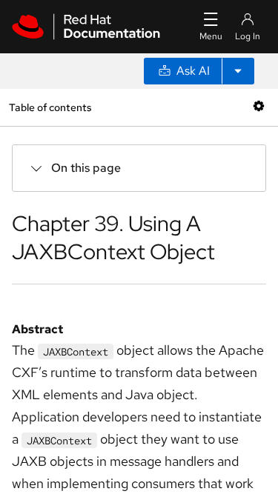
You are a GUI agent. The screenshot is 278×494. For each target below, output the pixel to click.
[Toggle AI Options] (238, 71)
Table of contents (50, 107)
